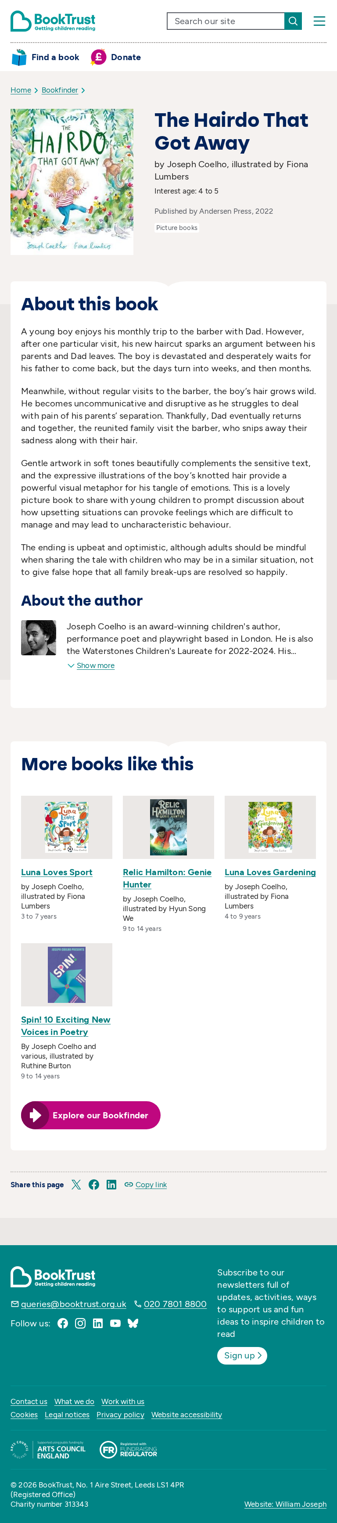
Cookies (24, 1414)
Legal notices (67, 1414)
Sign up (239, 1355)
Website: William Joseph (285, 1504)
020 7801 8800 (175, 1304)
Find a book (55, 57)
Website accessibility (186, 1414)
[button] (76, 1184)
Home (21, 90)
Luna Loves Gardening (270, 872)
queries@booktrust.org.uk (73, 1304)
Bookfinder (60, 90)
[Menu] (319, 21)
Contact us (29, 1401)
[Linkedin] (98, 1323)
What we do (74, 1401)
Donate (126, 57)
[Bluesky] (133, 1323)
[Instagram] (80, 1323)
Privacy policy (120, 1414)
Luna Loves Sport (57, 872)
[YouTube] (115, 1323)
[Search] (293, 21)
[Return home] (53, 21)
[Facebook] (62, 1323)
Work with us (122, 1401)
